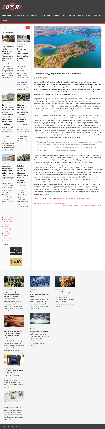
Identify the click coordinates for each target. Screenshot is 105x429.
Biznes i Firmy (6, 15)
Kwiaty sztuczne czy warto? (13, 407)
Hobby (80, 15)
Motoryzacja (19, 15)
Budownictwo (32, 15)
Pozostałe (7, 233)
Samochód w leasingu (63, 292)
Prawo (88, 15)
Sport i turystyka (69, 15)
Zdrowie (56, 15)
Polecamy (97, 15)
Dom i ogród (45, 15)
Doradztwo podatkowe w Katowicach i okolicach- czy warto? (39, 294)
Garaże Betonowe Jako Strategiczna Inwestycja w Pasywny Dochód (23, 54)
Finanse (4, 20)
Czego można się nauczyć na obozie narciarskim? (50, 203)
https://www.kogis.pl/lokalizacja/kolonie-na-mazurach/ (74, 199)
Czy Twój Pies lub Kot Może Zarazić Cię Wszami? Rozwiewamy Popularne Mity (8, 54)
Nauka (6, 231)
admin (46, 78)
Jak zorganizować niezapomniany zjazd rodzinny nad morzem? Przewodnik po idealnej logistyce (8, 114)
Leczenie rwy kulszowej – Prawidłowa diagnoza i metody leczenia (81, 205)
